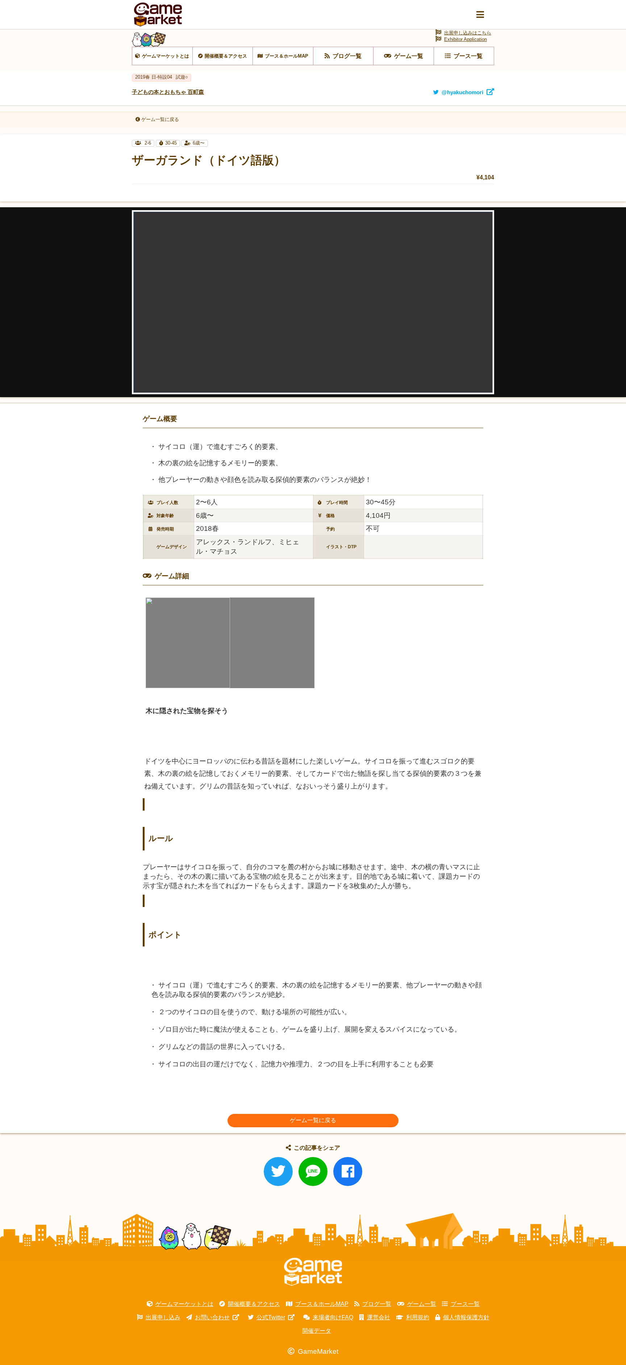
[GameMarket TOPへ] (313, 1272)
